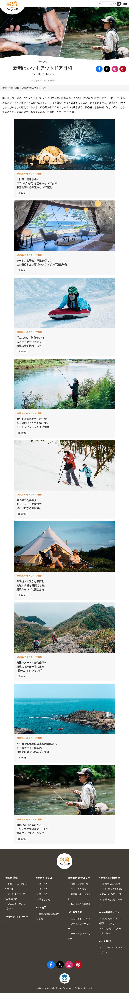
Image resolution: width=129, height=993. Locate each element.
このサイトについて (81, 918)
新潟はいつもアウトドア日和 (34, 88)
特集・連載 (14, 88)
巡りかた (43, 884)
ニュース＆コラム (79, 889)
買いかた (43, 894)
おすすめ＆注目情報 (81, 904)
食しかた (43, 889)
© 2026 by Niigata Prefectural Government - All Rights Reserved (64, 988)
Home (4, 88)
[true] (119, 4)
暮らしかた (44, 899)
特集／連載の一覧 (79, 884)
